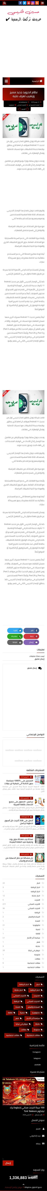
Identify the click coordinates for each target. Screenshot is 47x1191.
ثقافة (21, 933)
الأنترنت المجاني (21, 904)
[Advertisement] (23, 51)
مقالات (21, 959)
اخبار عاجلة (21, 895)
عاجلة (21, 946)
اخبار (21, 883)
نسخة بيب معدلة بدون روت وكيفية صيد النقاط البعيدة (21, 840)
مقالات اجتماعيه (21, 967)
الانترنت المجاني (21, 105)
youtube (37, 1064)
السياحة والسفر (21, 916)
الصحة (21, 921)
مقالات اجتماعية (21, 963)
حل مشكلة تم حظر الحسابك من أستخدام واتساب (19, 859)
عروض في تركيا (21, 950)
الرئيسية (35, 81)
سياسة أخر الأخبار (21, 937)
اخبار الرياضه (21, 891)
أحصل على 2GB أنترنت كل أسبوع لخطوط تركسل (19, 821)
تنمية (21, 929)
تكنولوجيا (11, 105)
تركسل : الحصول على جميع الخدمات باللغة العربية (21, 803)
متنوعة (21, 954)
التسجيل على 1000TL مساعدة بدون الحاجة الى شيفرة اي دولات (18, 782)
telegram (37, 1058)
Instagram (37, 1052)
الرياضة (21, 912)
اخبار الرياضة (21, 887)
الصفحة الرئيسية (35, 105)
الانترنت (21, 900)
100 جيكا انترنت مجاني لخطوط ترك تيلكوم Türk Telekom (27, 1109)
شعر (21, 942)
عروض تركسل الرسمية (13, 1187)
